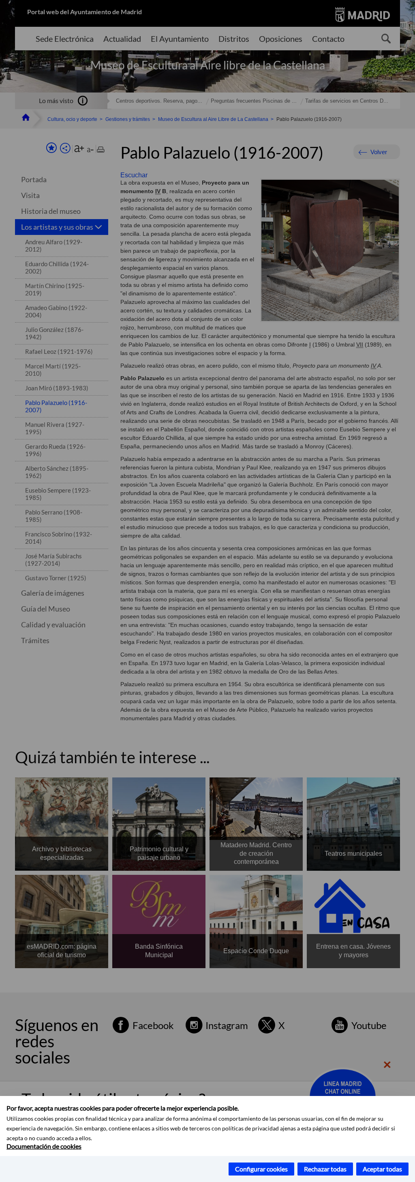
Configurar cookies (261, 1169)
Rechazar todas (325, 1169)
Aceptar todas (382, 1169)
